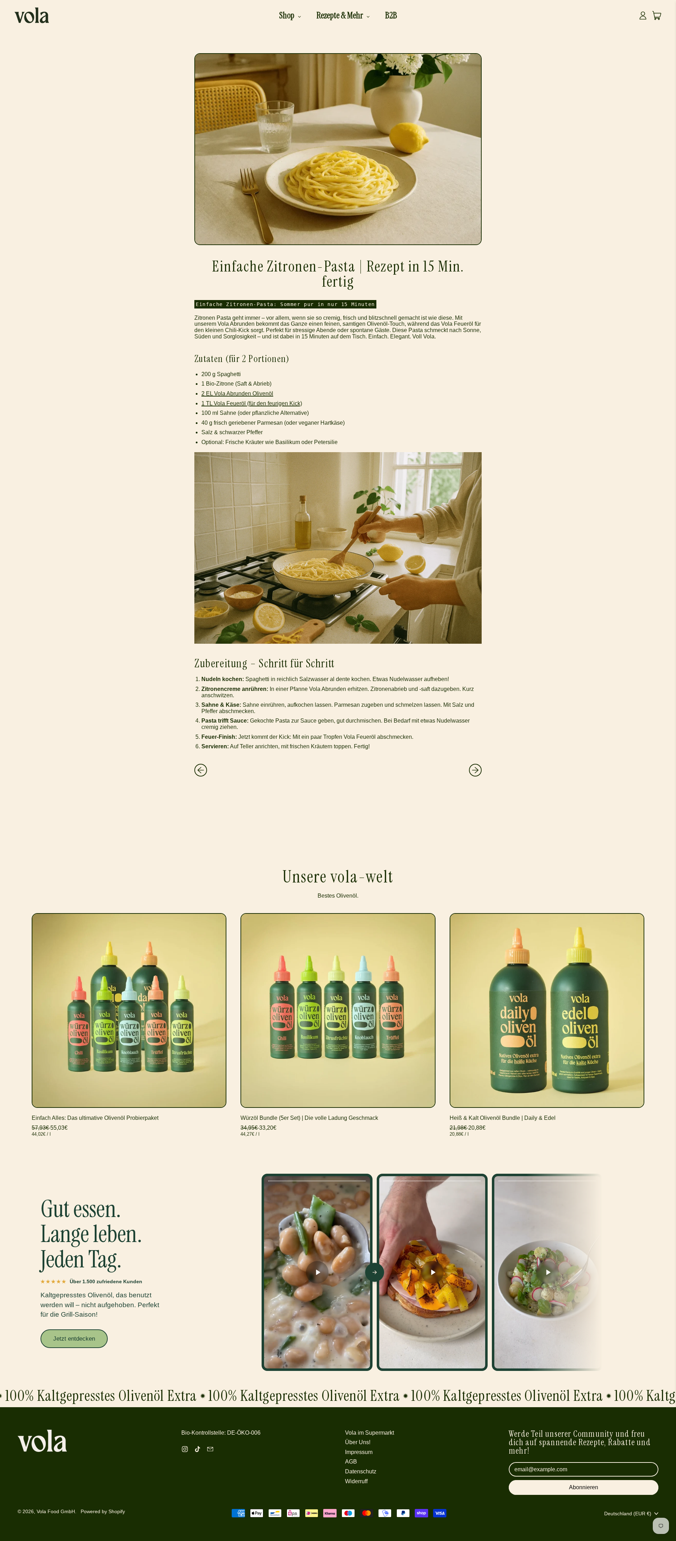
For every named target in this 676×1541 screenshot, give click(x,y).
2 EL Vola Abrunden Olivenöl (237, 394)
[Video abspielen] (317, 1272)
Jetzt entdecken (74, 1338)
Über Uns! (357, 1442)
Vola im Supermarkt (369, 1433)
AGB (351, 1462)
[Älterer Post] (200, 770)
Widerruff (356, 1481)
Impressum (359, 1452)
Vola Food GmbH (56, 1511)
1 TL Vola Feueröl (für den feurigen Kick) (251, 403)
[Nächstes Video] (374, 1272)
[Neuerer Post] (475, 770)
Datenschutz (360, 1471)
